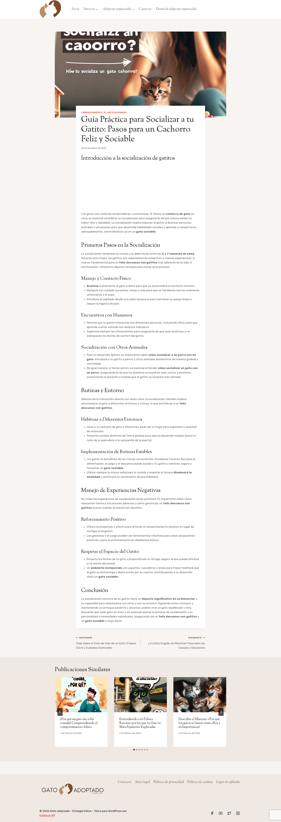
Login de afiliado (228, 782)
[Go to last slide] (60, 712)
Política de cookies (200, 782)
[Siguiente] (221, 712)
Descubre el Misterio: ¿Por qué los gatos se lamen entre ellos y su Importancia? (199, 723)
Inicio (75, 9)
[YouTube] (220, 813)
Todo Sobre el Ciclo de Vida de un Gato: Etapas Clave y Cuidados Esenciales (106, 642)
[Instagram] (237, 813)
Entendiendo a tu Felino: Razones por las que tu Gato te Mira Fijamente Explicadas (140, 723)
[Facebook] (212, 813)
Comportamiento (91, 112)
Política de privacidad (168, 782)
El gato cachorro (115, 112)
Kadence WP (47, 815)
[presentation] (81, 694)
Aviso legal (142, 782)
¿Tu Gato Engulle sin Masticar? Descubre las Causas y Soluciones (176, 642)
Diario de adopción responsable (176, 9)
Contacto (145, 9)
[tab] (134, 749)
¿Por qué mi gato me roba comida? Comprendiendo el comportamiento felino (79, 723)
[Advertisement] (140, 187)
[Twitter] (229, 813)
